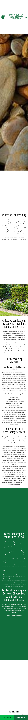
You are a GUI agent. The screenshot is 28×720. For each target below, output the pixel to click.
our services (21, 421)
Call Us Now (7, 717)
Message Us (21, 717)
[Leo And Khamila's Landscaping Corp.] (3, 17)
